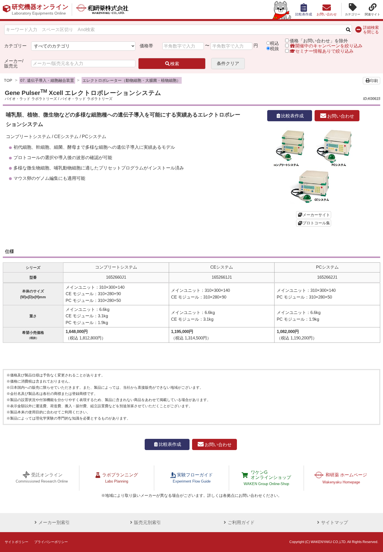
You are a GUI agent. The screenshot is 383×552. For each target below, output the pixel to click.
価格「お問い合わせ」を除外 (319, 40)
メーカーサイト (316, 215)
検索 (174, 63)
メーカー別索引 (54, 522)
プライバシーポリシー (51, 542)
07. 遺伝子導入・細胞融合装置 (47, 80)
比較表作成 (292, 115)
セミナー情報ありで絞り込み (324, 51)
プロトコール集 (316, 223)
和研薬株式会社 (102, 9)
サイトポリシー (16, 542)
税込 (274, 43)
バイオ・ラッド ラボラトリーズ (31, 99)
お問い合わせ (340, 115)
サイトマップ (334, 522)
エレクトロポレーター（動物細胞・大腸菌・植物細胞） (131, 80)
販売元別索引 (147, 522)
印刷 (374, 80)
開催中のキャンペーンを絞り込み (329, 45)
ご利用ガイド (241, 522)
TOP (8, 80)
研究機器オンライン (40, 9)
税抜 (274, 48)
